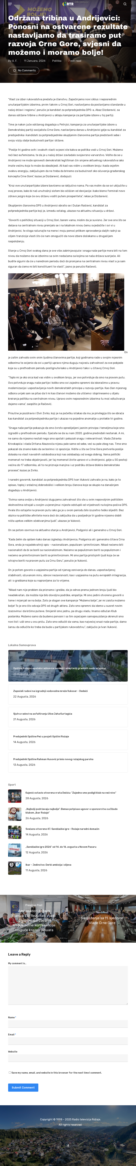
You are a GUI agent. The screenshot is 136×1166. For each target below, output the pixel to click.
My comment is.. (17, 963)
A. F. (14, 60)
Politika (56, 60)
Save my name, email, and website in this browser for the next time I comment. (56, 1072)
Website (12, 1051)
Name (12, 1017)
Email (12, 1034)
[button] (10, 4)
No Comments (26, 70)
